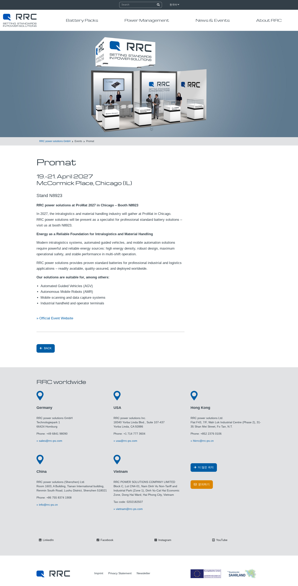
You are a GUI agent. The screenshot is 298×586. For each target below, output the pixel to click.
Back (47, 348)
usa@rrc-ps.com (126, 440)
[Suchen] (158, 5)
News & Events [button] (213, 20)
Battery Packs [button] (82, 20)
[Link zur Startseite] (53, 574)
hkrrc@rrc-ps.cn (203, 440)
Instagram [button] (164, 540)
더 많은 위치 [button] (205, 467)
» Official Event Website (54, 318)
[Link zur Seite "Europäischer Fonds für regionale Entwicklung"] (224, 574)
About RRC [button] (269, 20)
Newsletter (143, 573)
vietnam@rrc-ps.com (129, 509)
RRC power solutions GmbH (55, 141)
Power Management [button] (146, 20)
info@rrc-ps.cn (48, 504)
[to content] (151, 127)
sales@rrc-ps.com (50, 440)
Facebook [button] (106, 540)
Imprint (98, 573)
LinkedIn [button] (48, 540)
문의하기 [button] (203, 484)
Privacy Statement (120, 573)
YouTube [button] (221, 540)
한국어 (174, 4)
